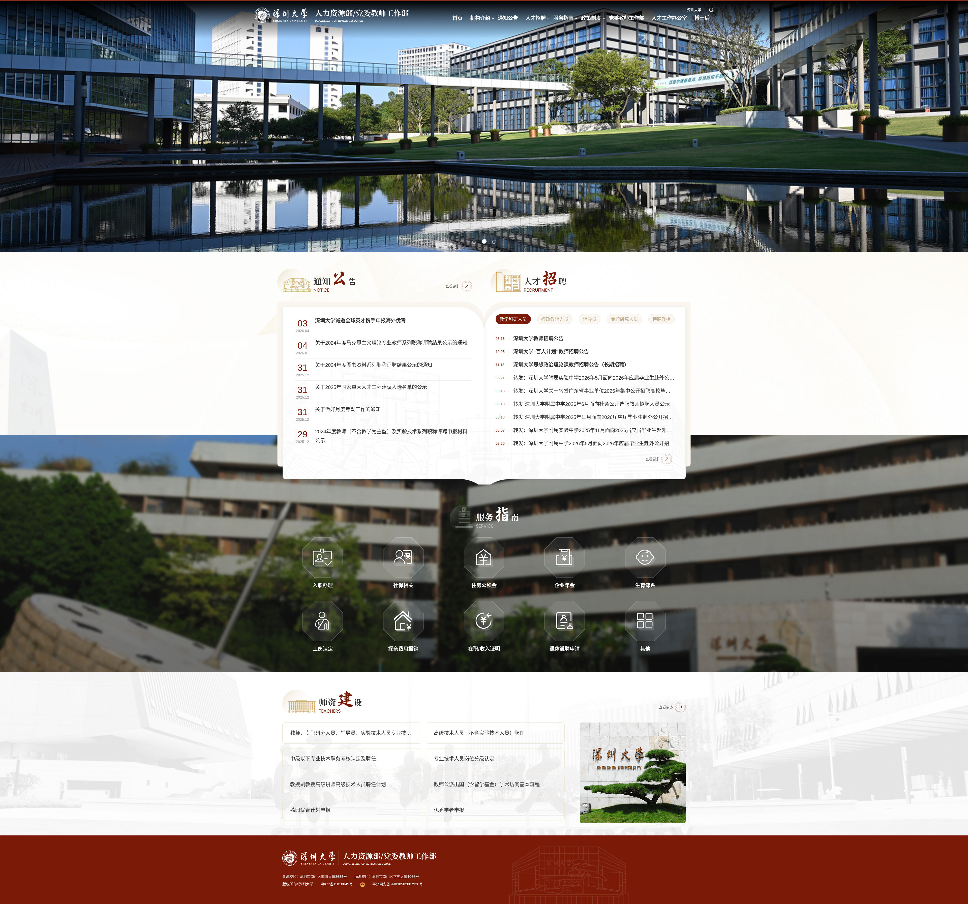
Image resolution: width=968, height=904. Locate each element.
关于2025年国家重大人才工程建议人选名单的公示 (371, 387)
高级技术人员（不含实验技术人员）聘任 (479, 733)
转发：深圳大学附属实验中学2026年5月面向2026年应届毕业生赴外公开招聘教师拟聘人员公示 (594, 378)
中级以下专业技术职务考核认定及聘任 (333, 759)
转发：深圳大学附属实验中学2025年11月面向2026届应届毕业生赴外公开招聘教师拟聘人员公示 (594, 430)
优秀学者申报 (449, 810)
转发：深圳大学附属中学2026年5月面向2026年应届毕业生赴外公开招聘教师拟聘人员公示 (594, 443)
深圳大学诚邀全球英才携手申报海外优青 (360, 320)
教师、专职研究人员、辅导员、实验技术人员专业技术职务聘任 (355, 733)
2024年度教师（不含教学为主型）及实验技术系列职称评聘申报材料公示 (391, 436)
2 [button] (485, 242)
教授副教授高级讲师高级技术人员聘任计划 (338, 784)
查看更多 (452, 286)
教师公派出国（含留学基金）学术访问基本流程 (487, 784)
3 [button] (494, 242)
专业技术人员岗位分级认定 (464, 759)
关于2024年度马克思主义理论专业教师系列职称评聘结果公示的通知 (391, 343)
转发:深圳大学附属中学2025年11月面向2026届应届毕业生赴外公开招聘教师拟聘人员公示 (594, 417)
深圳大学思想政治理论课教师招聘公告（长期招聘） (571, 365)
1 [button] (474, 241)
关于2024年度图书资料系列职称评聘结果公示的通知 (373, 365)
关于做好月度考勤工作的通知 (348, 409)
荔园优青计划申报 (310, 810)
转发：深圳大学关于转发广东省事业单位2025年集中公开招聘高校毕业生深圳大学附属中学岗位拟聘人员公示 (594, 391)
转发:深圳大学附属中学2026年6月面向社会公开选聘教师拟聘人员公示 (591, 404)
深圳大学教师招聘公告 (538, 338)
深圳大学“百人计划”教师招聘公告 (551, 351)
